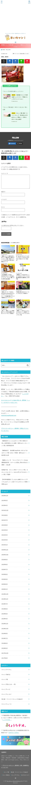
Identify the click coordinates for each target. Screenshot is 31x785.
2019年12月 (5, 594)
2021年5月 (5, 530)
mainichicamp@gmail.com (8, 415)
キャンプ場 (5, 679)
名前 (3, 191)
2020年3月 (5, 579)
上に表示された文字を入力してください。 (13, 225)
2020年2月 (5, 584)
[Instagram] (15, 42)
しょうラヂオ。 (6, 720)
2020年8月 (5, 564)
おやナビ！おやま (14, 732)
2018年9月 (5, 633)
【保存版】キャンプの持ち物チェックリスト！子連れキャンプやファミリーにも (15, 45)
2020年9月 (5, 559)
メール (3, 199)
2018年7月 (5, 638)
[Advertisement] (15, 16)
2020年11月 (5, 549)
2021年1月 (5, 544)
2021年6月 (5, 525)
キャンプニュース (6, 704)
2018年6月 (5, 643)
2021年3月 (5, 540)
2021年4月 (5, 535)
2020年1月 (5, 589)
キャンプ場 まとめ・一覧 (8, 684)
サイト (3, 207)
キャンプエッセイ (6, 694)
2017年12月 (5, 653)
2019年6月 (5, 609)
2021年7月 (5, 520)
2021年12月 (5, 510)
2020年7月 (5, 569)
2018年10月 (5, 628)
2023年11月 (5, 495)
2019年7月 (5, 604)
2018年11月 (5, 623)
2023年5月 (5, 500)
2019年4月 (5, 618)
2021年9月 (5, 515)
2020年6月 (5, 574)
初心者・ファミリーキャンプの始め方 (12, 699)
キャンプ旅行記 (6, 674)
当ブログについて (25, 775)
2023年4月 (5, 505)
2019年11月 (5, 599)
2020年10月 (5, 554)
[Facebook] (12, 143)
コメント (4, 173)
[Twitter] (19, 143)
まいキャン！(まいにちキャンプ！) (15, 781)
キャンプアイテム (6, 669)
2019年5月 (5, 613)
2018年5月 (5, 648)
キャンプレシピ (6, 689)
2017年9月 (5, 658)
